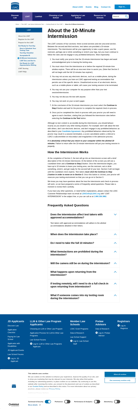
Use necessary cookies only (120, 380)
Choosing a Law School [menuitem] (56, 16)
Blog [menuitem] (96, 7)
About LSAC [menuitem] (77, 7)
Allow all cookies (120, 374)
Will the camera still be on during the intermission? (80, 263)
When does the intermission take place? (74, 234)
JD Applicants (16, 321)
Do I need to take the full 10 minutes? (72, 243)
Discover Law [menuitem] (15, 16)
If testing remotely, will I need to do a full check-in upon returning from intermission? (79, 285)
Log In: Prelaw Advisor (104, 334)
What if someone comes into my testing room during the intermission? (77, 297)
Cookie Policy (38, 386)
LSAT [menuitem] (27, 16)
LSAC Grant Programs (79, 329)
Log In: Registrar (124, 327)
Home (17, 24)
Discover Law (13, 326)
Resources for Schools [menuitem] (100, 16)
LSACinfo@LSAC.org (91, 194)
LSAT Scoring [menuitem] (23, 68)
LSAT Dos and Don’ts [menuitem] (27, 60)
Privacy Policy (54, 389)
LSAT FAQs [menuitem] (22, 72)
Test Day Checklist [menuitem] (26, 53)
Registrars (123, 321)
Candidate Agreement (71, 131)
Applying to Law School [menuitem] (78, 16)
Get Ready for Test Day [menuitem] (26, 46)
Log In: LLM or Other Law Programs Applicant (47, 345)
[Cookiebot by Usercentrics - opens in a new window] (14, 404)
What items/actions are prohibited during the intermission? (76, 253)
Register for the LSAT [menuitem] (26, 39)
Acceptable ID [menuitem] (25, 55)
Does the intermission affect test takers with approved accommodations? (76, 216)
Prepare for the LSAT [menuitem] (26, 42)
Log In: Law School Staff (81, 342)
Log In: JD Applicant (15, 359)
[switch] (67, 401)
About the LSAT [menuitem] (24, 36)
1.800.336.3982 (100, 196)
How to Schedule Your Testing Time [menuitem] (28, 49)
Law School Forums (16, 354)
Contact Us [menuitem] (106, 7)
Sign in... (122, 7)
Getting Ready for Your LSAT (54, 24)
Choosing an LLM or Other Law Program (46, 329)
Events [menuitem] (89, 7)
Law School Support (78, 337)
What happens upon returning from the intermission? (73, 273)
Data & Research (77, 333)
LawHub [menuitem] (38, 16)
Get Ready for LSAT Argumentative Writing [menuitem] (28, 64)
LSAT (29, 30)
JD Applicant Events (16, 350)
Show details (33, 405)
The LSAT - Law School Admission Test (32, 24)
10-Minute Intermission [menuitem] (28, 58)
